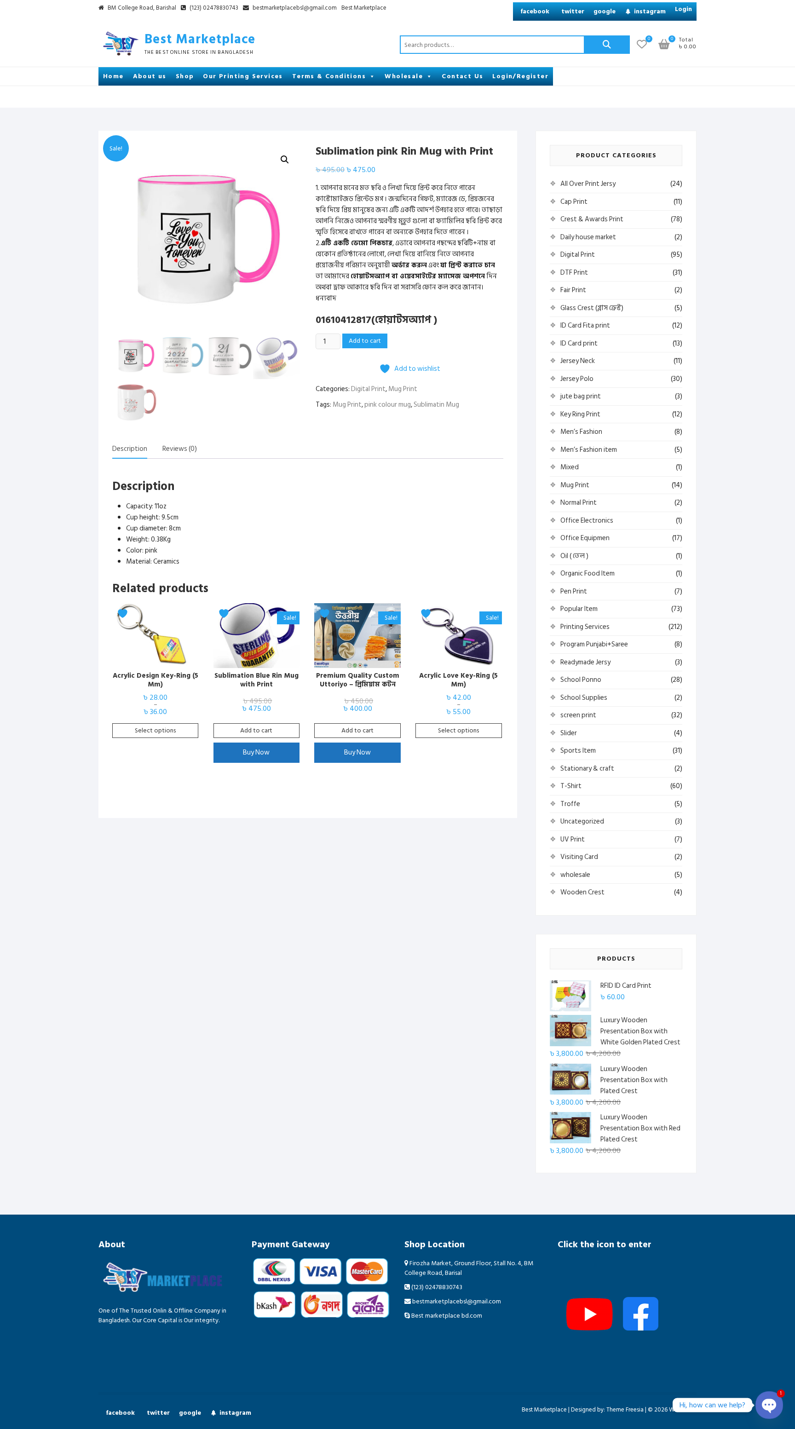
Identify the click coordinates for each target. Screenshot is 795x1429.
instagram (650, 11)
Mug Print (402, 389)
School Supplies (583, 697)
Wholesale (404, 76)
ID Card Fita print (585, 325)
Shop (185, 76)
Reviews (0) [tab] (179, 449)
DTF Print (574, 272)
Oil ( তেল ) (574, 556)
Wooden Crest (582, 892)
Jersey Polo (576, 379)
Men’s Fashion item (588, 449)
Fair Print (573, 290)
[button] (285, 159)
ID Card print (579, 343)
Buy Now (256, 752)
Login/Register (520, 76)
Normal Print (578, 502)
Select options (155, 730)
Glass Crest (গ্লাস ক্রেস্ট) (591, 308)
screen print (578, 715)
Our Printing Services (242, 76)
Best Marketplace (363, 8)
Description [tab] (129, 449)
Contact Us (462, 76)
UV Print (572, 839)
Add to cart (365, 340)
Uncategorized (582, 821)
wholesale (575, 875)
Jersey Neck (577, 361)
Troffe (570, 804)
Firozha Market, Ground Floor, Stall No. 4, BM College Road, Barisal (468, 1268)
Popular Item (579, 609)
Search (607, 44)
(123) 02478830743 (213, 8)
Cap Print (574, 201)
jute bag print (580, 396)
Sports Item (578, 750)
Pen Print (573, 591)
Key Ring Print (580, 414)
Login (683, 9)
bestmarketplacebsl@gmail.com (295, 8)
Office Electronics (586, 520)
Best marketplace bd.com (446, 1315)
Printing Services (585, 627)
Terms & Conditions (329, 76)
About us (150, 76)
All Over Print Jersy (588, 184)
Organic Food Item (587, 573)
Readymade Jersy (585, 662)
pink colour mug (387, 404)
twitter (572, 11)
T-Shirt (571, 786)
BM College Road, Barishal (141, 8)
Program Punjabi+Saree (594, 644)
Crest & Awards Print (591, 219)
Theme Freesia (625, 1410)
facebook (534, 11)
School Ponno (580, 680)
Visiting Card (579, 857)
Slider (568, 733)
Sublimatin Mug (436, 404)
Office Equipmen (585, 538)
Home (113, 76)
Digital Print (368, 389)
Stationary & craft (587, 768)
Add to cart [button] (256, 730)
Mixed (569, 467)
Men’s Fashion (581, 432)
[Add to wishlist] (124, 613)
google (604, 11)
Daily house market (588, 237)
